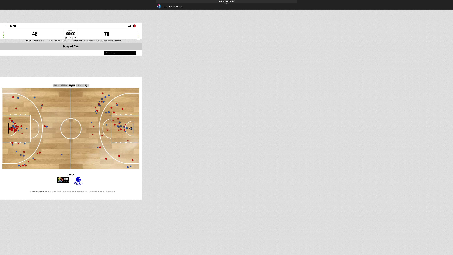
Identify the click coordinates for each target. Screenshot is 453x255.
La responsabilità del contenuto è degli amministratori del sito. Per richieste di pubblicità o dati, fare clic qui (81, 191)
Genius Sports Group (78, 181)
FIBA (63, 181)
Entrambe (72, 85)
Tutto (86, 85)
